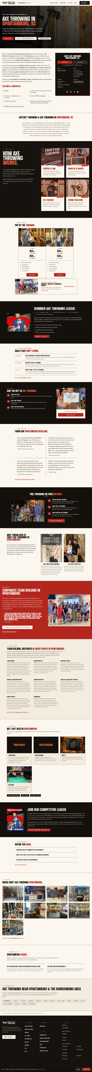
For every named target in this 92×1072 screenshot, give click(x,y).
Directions (60, 87)
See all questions (20, 865)
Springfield (65, 1027)
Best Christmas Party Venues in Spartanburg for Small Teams (23, 966)
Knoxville (64, 1058)
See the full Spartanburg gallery (12, 938)
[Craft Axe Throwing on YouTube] (77, 92)
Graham (64, 1034)
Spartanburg (79, 1049)
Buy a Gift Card (70, 415)
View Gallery (79, 81)
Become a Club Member (56, 520)
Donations (42, 1026)
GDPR (41, 1044)
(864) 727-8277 (62, 70)
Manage (78, 1069)
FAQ (25, 1048)
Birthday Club (28, 1038)
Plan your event (69, 286)
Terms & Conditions (45, 1038)
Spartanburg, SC (22, 3)
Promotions (63, 2)
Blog (26, 1051)
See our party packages (9, 631)
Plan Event (80, 62)
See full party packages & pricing (17, 712)
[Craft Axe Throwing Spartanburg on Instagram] (71, 92)
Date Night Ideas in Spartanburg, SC (56, 966)
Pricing (27, 1032)
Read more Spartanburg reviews (24, 479)
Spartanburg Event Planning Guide (74, 65)
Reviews (27, 1045)
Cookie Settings (44, 1050)
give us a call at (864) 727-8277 (52, 135)
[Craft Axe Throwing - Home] (8, 2)
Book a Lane (8, 38)
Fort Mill (78, 1046)
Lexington (64, 1049)
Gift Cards (70, 2)
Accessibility (43, 1047)
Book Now (83, 3)
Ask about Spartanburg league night (38, 829)
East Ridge (64, 1055)
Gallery (27, 1042)
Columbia (64, 1046)
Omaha (64, 1040)
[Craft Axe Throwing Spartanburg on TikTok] (74, 92)
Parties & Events (54, 2)
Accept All (86, 1069)
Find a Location (8, 1037)
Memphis (78, 1055)
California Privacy (44, 1041)
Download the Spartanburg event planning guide (18, 627)
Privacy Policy (43, 1035)
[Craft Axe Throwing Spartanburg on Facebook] (67, 92)
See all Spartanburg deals (23, 377)
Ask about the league (41, 336)
